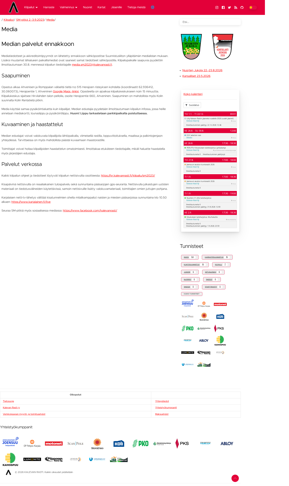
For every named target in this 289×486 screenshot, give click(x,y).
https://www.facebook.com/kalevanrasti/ (90, 210)
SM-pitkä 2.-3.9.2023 (30, 19)
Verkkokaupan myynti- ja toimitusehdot (24, 414)
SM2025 (189, 287)
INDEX (189, 257)
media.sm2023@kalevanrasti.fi (92, 64)
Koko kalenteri (193, 94)
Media (50, 19)
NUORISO (189, 279)
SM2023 (211, 279)
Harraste (48, 7)
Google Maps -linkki (66, 91)
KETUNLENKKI (212, 272)
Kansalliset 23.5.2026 (196, 76)
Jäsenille (116, 7)
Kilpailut (29, 7)
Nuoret (87, 7)
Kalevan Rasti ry (11, 408)
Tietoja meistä (136, 7)
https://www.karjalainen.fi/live (31, 202)
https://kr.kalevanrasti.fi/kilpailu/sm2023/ (128, 175)
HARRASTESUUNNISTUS (216, 257)
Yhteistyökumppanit (166, 408)
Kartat (102, 7)
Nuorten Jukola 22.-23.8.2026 (202, 70)
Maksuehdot (162, 414)
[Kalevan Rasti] (15, 7)
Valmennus (67, 7)
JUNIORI (189, 272)
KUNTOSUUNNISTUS (194, 264)
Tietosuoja (8, 401)
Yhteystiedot (162, 401)
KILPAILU (220, 264)
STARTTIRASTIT (213, 287)
